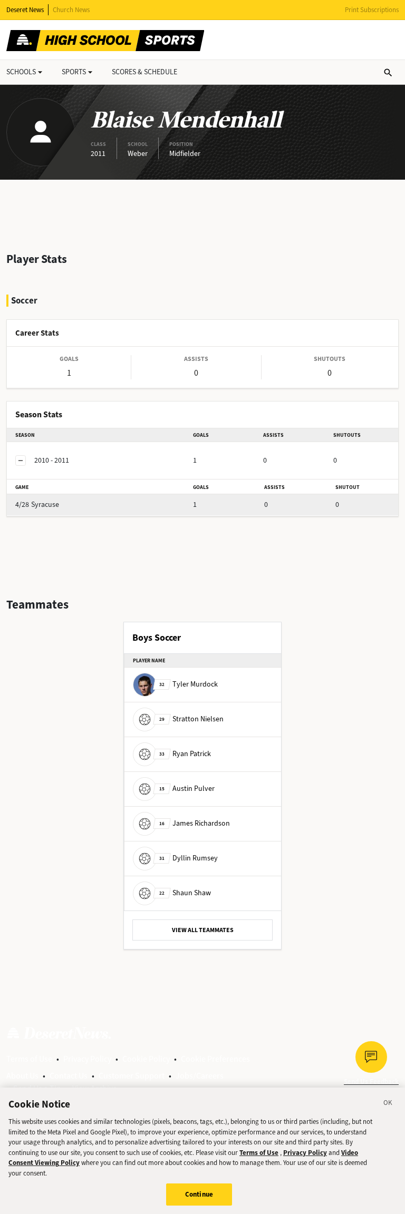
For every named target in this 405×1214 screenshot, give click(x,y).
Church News (71, 9)
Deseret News (25, 9)
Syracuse (37, 505)
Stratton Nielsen (191, 719)
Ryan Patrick (185, 754)
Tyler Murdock (188, 684)
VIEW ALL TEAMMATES (203, 930)
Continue (199, 1194)
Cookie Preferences (215, 1058)
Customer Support (132, 1075)
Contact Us (69, 1075)
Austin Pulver (187, 789)
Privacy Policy (87, 1058)
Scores (144, 72)
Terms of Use (29, 1058)
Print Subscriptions (372, 9)
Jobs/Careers (200, 1075)
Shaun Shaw (185, 893)
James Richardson (194, 823)
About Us (22, 1075)
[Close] (388, 1104)
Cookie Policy (146, 1058)
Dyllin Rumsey (188, 858)
